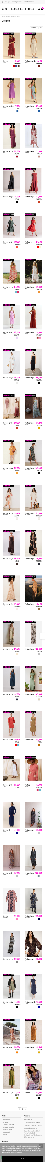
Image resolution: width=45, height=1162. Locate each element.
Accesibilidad (6, 1132)
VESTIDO (27, 1092)
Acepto (22, 1159)
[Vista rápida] (18, 39)
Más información (6, 1153)
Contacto (5, 1135)
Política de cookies (7, 1129)
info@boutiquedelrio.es (31, 1128)
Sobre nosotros (6, 1119)
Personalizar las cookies (16, 1153)
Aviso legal (7, 2)
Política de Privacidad (8, 1127)
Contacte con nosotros (29, 2)
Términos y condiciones (17, 2)
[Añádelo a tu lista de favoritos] (18, 35)
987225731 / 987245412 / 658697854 (34, 1125)
